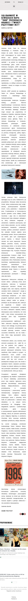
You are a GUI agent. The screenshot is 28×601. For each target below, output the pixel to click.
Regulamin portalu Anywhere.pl (14, 591)
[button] (14, 6)
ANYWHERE (7, 2)
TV (14, 2)
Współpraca (14, 598)
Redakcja (14, 597)
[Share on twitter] (23, 514)
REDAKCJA (20, 2)
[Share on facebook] (21, 514)
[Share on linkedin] (25, 514)
